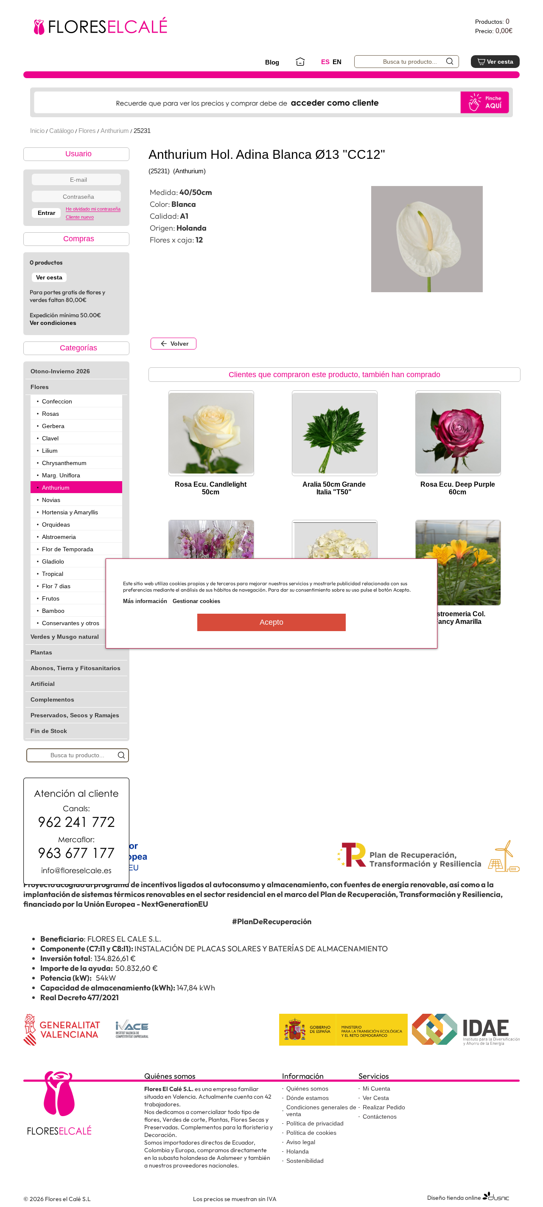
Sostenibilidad (305, 1160)
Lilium (50, 450)
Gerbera (53, 426)
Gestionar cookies (196, 601)
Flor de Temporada (67, 549)
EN (337, 61)
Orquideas (56, 524)
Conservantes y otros (70, 623)
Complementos (52, 699)
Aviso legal (300, 1142)
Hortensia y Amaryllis (70, 512)
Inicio (37, 130)
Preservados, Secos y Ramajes (75, 715)
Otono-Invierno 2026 (60, 371)
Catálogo (61, 130)
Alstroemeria (59, 536)
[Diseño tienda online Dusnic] (495, 1199)
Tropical (52, 573)
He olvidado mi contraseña (93, 209)
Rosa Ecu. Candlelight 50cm (210, 488)
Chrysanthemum (64, 463)
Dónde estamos (307, 1097)
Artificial (43, 683)
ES (325, 61)
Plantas (41, 652)
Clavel (50, 438)
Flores (87, 130)
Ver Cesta (376, 1097)
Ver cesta (500, 61)
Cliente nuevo (80, 217)
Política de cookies (311, 1132)
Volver (179, 343)
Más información (145, 601)
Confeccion (57, 401)
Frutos (50, 598)
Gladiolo (53, 561)
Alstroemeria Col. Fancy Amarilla (457, 617)
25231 (142, 130)
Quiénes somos (307, 1088)
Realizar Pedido (384, 1107)
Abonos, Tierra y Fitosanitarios (75, 668)
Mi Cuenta (376, 1088)
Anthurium (115, 130)
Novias (51, 499)
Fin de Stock (49, 731)
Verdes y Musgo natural (65, 636)
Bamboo (53, 610)
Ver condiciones (53, 322)
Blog (272, 62)
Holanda (297, 1151)
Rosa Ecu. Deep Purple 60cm (457, 488)
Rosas (50, 413)
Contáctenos (380, 1116)
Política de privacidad (315, 1123)
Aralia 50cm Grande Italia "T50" (334, 488)
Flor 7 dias (56, 586)
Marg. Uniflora (61, 475)
